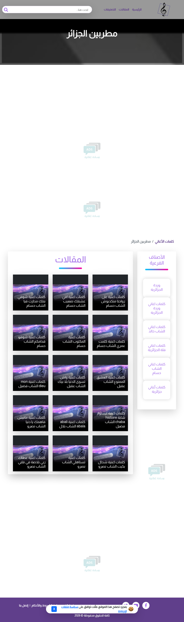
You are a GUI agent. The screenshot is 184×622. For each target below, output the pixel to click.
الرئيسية (137, 9)
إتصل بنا (23, 605)
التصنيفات (110, 9)
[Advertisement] (92, 92)
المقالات (124, 9)
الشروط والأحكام (42, 605)
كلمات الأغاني (164, 241)
